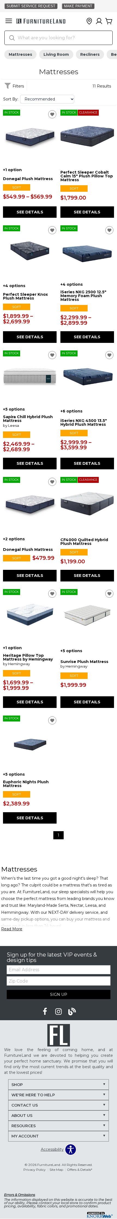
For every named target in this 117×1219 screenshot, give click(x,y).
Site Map (56, 1170)
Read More (11, 929)
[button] (8, 21)
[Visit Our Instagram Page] (59, 1011)
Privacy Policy (34, 1170)
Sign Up (58, 994)
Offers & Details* (79, 1170)
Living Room (56, 54)
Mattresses (20, 54)
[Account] (99, 21)
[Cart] (109, 21)
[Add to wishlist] (52, 114)
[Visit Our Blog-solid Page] (72, 1011)
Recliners (90, 54)
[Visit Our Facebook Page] (45, 1011)
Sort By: (10, 99)
